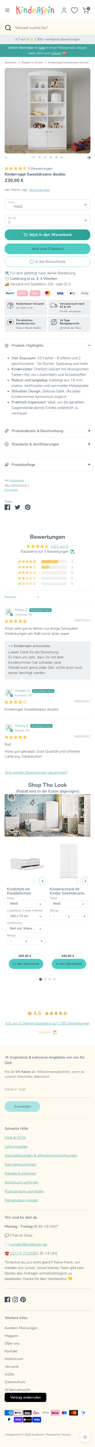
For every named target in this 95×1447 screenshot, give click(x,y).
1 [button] (34, 157)
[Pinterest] (23, 1299)
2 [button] (39, 157)
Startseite (10, 62)
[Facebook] (7, 1299)
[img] (16, 621)
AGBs (10, 1374)
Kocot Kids (11, 490)
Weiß (18, 206)
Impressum (14, 1358)
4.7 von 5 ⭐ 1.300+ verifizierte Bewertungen (47, 39)
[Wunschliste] (74, 10)
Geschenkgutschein (20, 1164)
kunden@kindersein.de (28, 1244)
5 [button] (56, 157)
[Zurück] (6, 158)
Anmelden (22, 1106)
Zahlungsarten (16, 1146)
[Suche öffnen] (7, 28)
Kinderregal (17, 480)
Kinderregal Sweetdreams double (68, 62)
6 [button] (61, 157)
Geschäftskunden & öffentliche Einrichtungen (41, 1155)
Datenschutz (15, 1382)
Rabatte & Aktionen (20, 1173)
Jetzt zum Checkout (48, 248)
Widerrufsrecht (17, 1389)
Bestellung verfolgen (22, 1182)
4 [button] (50, 157)
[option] (47, 110)
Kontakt (11, 1351)
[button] (16, 168)
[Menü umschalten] (6, 10)
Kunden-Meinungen (21, 1328)
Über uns (12, 1343)
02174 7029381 (24, 1253)
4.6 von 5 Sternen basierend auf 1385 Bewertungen (47, 1023)
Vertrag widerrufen (25, 1397)
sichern (56, 53)
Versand (11, 1366)
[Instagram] (15, 1299)
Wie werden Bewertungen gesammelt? (36, 772)
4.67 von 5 (59, 546)
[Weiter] (89, 158)
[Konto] (64, 8)
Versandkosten (39, 190)
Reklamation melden (21, 1200)
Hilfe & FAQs (15, 1137)
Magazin (11, 1335)
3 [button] (45, 157)
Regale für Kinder (32, 62)
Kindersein (38, 1434)
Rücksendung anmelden (24, 1191)
